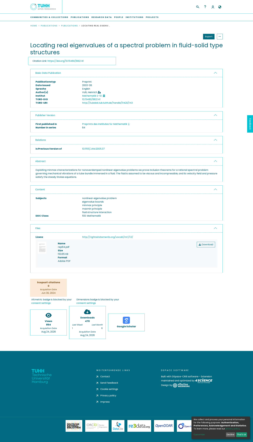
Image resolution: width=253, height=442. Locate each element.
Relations (40, 140)
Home (33, 25)
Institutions (134, 17)
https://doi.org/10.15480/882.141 (65, 61)
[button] (220, 7)
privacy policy (233, 428)
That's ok (241, 434)
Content (40, 189)
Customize (199, 434)
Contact (105, 376)
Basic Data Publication (48, 73)
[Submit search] (197, 6)
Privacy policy (108, 395)
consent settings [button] (41, 303)
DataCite (118, 426)
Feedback (250, 124)
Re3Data (139, 426)
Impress (105, 402)
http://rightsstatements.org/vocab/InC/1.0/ (107, 237)
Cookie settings (109, 389)
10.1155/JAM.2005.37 (93, 148)
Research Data (102, 17)
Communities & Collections (49, 17)
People (118, 17)
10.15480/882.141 (91, 99)
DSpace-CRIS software (185, 376)
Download (207, 244)
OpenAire (186, 426)
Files (37, 228)
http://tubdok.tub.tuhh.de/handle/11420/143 (107, 102)
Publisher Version (45, 115)
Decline (230, 434)
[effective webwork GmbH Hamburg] (181, 385)
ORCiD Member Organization (97, 426)
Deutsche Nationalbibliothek (74, 426)
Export (209, 36)
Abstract (40, 161)
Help (205, 7)
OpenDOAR (163, 426)
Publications (80, 17)
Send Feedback (109, 382)
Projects (152, 17)
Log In (213, 7)
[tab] (126, 73)
